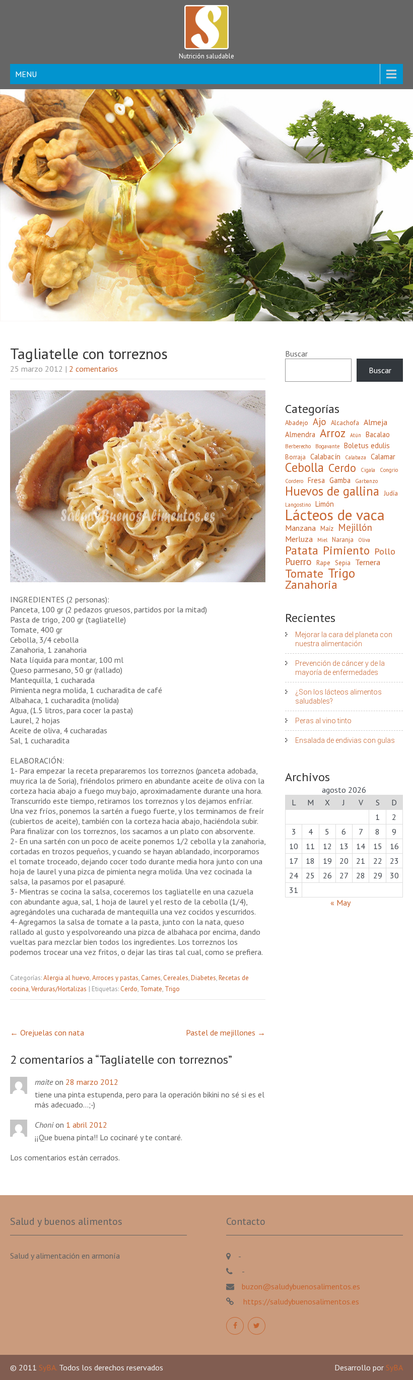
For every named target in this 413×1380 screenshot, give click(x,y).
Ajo (319, 422)
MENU (26, 74)
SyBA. (49, 1367)
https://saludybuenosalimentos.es (300, 1301)
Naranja (343, 539)
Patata (301, 550)
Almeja (375, 422)
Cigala (368, 469)
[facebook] (235, 1326)
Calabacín (325, 456)
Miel (322, 539)
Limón (324, 504)
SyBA (394, 1367)
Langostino (298, 504)
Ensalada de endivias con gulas (345, 740)
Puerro (298, 562)
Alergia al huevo (66, 978)
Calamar (383, 456)
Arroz (333, 433)
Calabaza (355, 457)
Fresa (316, 480)
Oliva (364, 539)
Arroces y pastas (115, 978)
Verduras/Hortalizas (59, 989)
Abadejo (296, 423)
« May (340, 903)
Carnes (151, 978)
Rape (323, 563)
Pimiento (346, 550)
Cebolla (304, 467)
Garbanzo (366, 481)
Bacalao (378, 434)
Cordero (294, 481)
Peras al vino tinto (323, 721)
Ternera (367, 562)
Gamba (340, 480)
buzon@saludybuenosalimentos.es (301, 1286)
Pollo (384, 551)
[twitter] (256, 1326)
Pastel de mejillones (225, 1032)
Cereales (175, 978)
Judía (391, 493)
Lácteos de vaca (335, 515)
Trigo (172, 989)
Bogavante (327, 446)
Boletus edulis (367, 445)
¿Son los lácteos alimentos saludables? (338, 696)
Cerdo (128, 989)
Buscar (296, 354)
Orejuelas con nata (47, 1032)
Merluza (299, 539)
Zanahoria (311, 585)
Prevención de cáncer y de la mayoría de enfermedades (340, 667)
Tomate (151, 989)
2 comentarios (93, 369)
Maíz (326, 528)
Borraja (295, 457)
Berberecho (298, 446)
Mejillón (355, 527)
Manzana (300, 528)
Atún (355, 435)
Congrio (389, 469)
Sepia (343, 563)
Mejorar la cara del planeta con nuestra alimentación (343, 639)
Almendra (300, 434)
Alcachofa (345, 423)
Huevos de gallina (332, 491)
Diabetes (203, 978)
